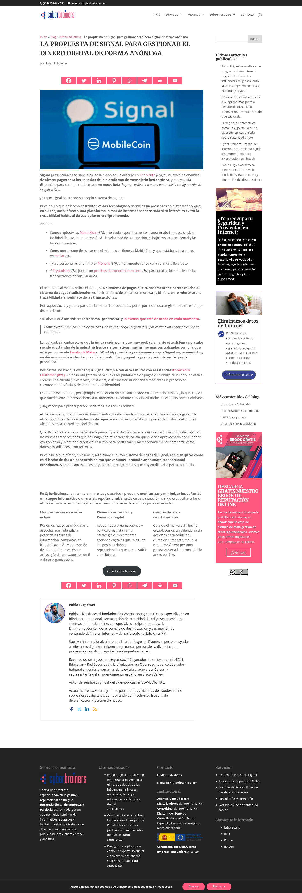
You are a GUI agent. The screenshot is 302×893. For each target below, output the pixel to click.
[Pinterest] (114, 80)
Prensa (229, 840)
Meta (82, 352)
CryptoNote (62, 270)
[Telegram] (144, 80)
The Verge (147, 175)
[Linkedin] (99, 80)
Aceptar (194, 886)
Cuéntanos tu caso (121, 571)
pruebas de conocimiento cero (118, 270)
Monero (104, 263)
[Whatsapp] (129, 80)
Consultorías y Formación (235, 799)
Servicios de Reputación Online (239, 781)
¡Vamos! (238, 552)
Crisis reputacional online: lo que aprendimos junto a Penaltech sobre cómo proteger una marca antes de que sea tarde (241, 107)
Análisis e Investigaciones (239, 423)
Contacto (247, 14)
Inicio (156, 14)
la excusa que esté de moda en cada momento (161, 318)
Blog (53, 37)
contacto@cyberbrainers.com (177, 782)
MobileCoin (88, 232)
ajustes (167, 886)
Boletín (229, 846)
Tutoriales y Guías (233, 417)
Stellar (60, 256)
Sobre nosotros (220, 14)
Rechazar (219, 886)
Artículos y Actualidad (236, 404)
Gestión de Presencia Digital (237, 775)
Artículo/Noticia (70, 37)
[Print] (160, 80)
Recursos (193, 14)
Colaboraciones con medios (240, 411)
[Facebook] (68, 80)
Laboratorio (232, 827)
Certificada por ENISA (172, 846)
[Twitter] (84, 80)
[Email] (175, 80)
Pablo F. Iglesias (56, 63)
